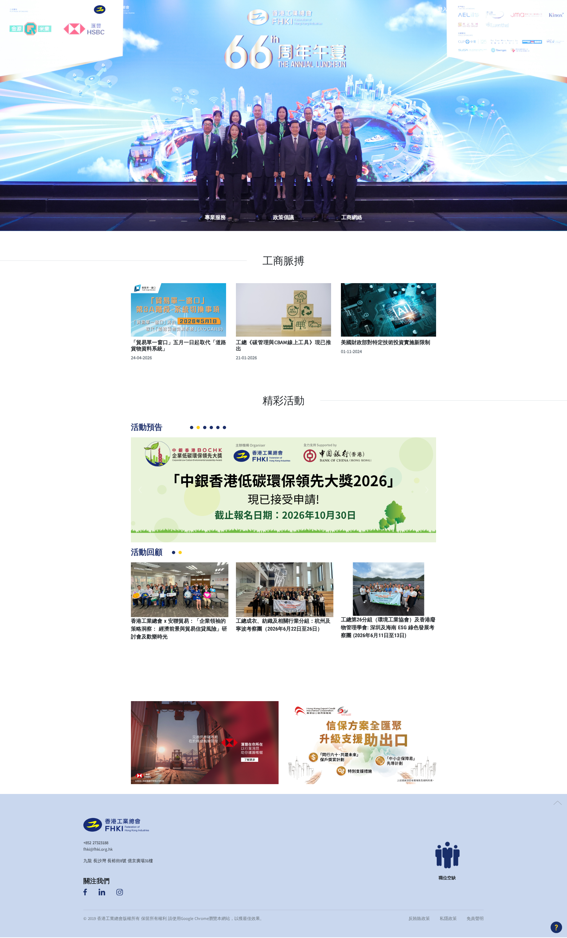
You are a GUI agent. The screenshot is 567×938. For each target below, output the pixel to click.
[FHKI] (114, 9)
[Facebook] (85, 891)
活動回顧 (146, 552)
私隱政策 (448, 918)
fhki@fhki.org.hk (98, 849)
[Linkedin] (102, 891)
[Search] (460, 9)
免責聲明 (475, 918)
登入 (442, 9)
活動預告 (146, 427)
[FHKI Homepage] (116, 824)
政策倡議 (283, 217)
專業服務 (215, 217)
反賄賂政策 (419, 918)
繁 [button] (478, 9)
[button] (86, 9)
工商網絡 (351, 217)
